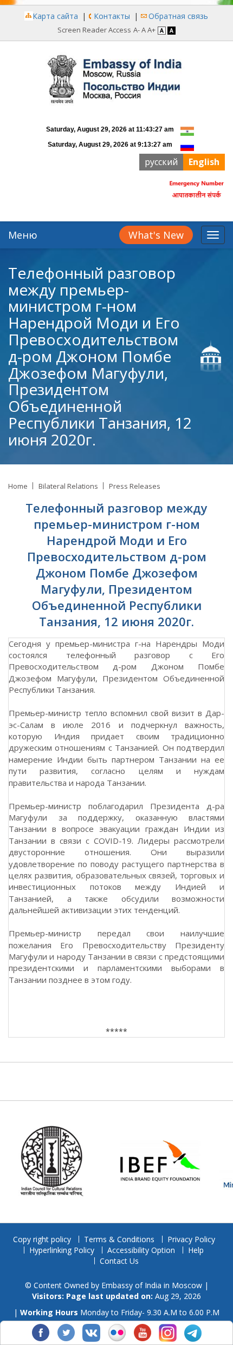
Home (18, 486)
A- (136, 30)
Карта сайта (55, 16)
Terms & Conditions (119, 1239)
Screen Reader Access (94, 30)
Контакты (112, 16)
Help (196, 1250)
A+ (151, 30)
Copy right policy (42, 1239)
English (204, 162)
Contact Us (119, 1261)
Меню (22, 234)
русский (161, 162)
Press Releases (134, 486)
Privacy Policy (191, 1239)
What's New (156, 234)
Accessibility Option (141, 1250)
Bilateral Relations (68, 486)
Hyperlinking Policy (61, 1250)
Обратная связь (178, 16)
